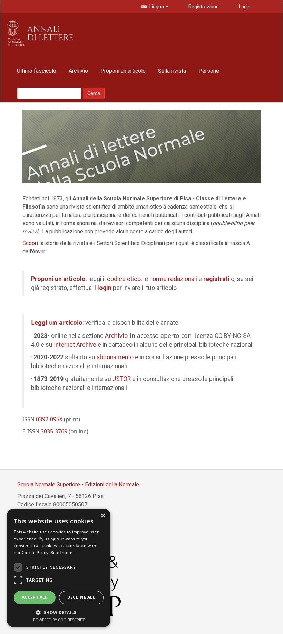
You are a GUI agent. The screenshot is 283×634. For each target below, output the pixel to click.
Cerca (93, 93)
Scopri (30, 243)
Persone (208, 71)
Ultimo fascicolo (36, 71)
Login (244, 6)
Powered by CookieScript (59, 619)
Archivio (78, 71)
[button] (59, 612)
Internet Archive (75, 344)
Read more (62, 552)
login (104, 287)
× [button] (102, 516)
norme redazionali (173, 278)
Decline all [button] (81, 597)
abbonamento (115, 357)
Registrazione (203, 6)
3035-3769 (54, 431)
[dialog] (58, 568)
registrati (216, 278)
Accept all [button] (35, 597)
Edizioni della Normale (112, 484)
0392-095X (49, 419)
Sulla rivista (172, 71)
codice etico (124, 278)
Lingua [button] (156, 6)
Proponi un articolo (123, 71)
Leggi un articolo (56, 322)
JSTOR (122, 378)
